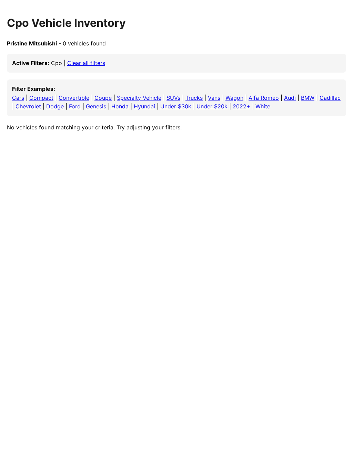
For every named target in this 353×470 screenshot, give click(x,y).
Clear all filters (86, 63)
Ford (75, 106)
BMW (307, 97)
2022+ (241, 106)
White (262, 106)
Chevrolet (28, 106)
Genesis (96, 106)
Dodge (55, 106)
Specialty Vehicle (139, 97)
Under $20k (212, 106)
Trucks (194, 97)
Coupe (103, 97)
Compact (41, 97)
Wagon (234, 97)
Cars (18, 97)
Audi (290, 97)
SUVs (173, 97)
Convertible (74, 97)
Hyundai (144, 106)
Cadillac (330, 97)
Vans (214, 97)
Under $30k (175, 106)
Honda (120, 106)
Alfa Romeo (264, 97)
